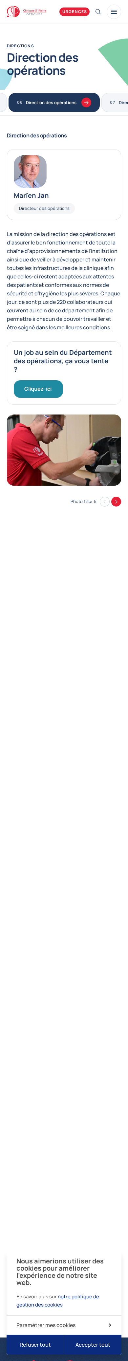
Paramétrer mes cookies (45, 1325)
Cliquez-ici (38, 388)
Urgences (74, 11)
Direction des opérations (51, 102)
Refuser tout (35, 1344)
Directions (20, 46)
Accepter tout (92, 1344)
